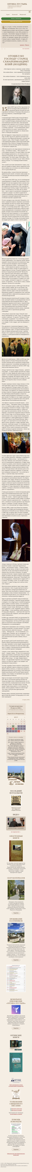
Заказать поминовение (16, 18)
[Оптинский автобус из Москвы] (16, 785)
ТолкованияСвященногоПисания (16, 1104)
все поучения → (27, 48)
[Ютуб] (4, 12)
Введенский (23, 14)
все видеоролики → (16, 831)
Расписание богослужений (16, 21)
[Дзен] (11, 12)
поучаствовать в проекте (16, 1114)
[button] (2, 48)
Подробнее (16, 1149)
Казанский (14, 14)
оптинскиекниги (16, 1036)
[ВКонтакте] (2, 12)
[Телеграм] (9, 12)
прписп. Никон (24, 45)
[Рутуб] (7, 12)
